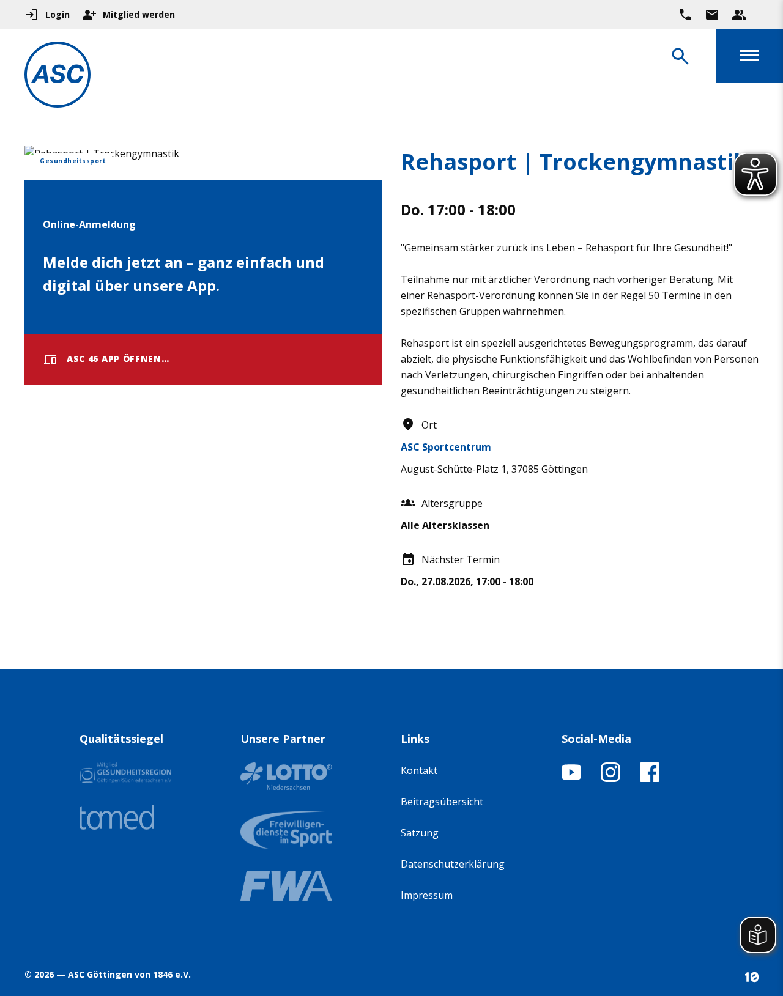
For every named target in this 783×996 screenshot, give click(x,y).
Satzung (420, 832)
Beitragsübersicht (442, 801)
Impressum (427, 895)
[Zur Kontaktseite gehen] (712, 14)
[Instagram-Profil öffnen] (610, 778)
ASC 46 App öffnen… (118, 358)
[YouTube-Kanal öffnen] (571, 778)
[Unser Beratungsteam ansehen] (739, 14)
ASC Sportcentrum (446, 447)
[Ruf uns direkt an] (685, 14)
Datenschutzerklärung (453, 864)
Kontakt (419, 770)
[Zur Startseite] (57, 77)
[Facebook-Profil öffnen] (649, 778)
